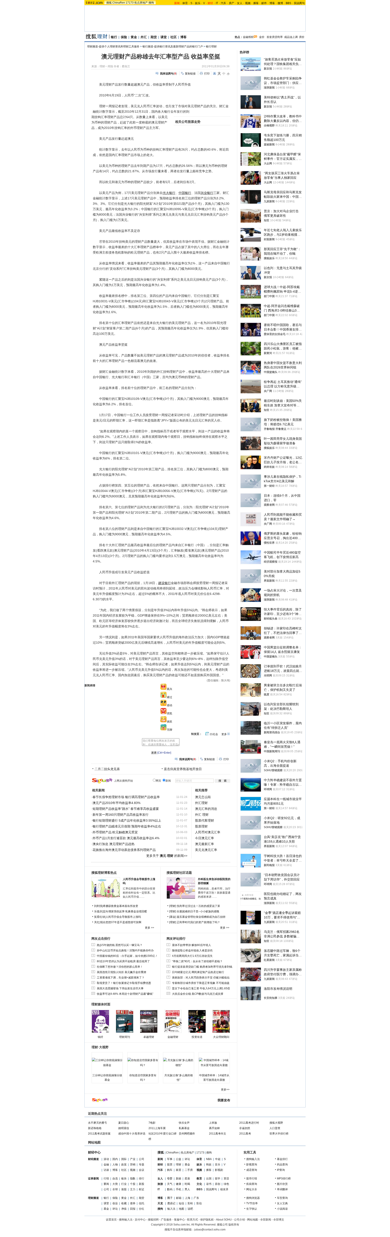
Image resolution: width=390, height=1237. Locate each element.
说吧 (190, 1208)
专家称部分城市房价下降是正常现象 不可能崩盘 (201, 983)
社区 (173, 37)
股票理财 (201, 826)
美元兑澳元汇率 (206, 850)
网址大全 (251, 1189)
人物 (115, 1164)
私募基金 (184, 1128)
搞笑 (169, 721)
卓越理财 (148, 1037)
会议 (141, 1170)
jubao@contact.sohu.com (209, 1229)
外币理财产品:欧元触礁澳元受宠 (115, 832)
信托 (141, 1203)
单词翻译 (282, 1189)
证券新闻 (93, 1178)
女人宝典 (282, 1203)
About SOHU (224, 1219)
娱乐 (197, 3)
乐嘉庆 (98, 911)
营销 (132, 1164)
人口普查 (274, 1128)
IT (217, 3)
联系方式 (192, 1219)
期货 (154, 37)
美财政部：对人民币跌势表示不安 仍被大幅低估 (201, 977)
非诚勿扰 (244, 1128)
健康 (178, 1184)
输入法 (171, 1208)
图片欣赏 (282, 1184)
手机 (178, 1189)
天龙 (160, 1203)
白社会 (214, 734)
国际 (124, 1159)
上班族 (213, 1122)
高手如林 (214, 1128)
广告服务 (166, 1219)
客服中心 (179, 1219)
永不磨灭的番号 (97, 1122)
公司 (141, 1159)
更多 (224, 734)
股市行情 (251, 1178)
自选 (115, 1178)
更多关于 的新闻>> (166, 855)
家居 (178, 1170)
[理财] (173, 906)
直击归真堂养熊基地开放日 (183, 769)
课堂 (163, 37)
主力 (132, 1189)
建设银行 (164, 583)
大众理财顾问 (221, 1037)
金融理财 (172, 1037)
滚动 (106, 1159)
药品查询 (282, 1164)
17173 (130, 2)
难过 (169, 697)
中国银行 (185, 193)
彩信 (199, 1203)
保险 (124, 37)
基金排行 (282, 1159)
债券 (132, 1203)
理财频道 (93, 1198)
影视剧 (219, 1170)
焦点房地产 (141, 2)
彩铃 (190, 1203)
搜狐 (109, 2)
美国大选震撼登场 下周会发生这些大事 (120, 988)
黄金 (134, 37)
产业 (132, 1159)
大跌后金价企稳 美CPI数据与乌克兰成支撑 (197, 993)
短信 (181, 1203)
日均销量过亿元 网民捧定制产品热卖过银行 (198, 972)
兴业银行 (207, 193)
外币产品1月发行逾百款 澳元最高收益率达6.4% (126, 838)
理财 (178, 1164)
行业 (124, 1184)
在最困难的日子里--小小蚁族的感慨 (198, 911)
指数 (132, 1178)
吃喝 (187, 1184)
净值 (124, 1208)
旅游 (160, 1184)
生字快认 (251, 1208)
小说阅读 (282, 1208)
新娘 (178, 1178)
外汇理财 (201, 803)
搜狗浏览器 (253, 1198)
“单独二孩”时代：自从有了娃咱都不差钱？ (197, 961)
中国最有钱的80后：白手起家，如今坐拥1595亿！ (127, 955)
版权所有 (233, 1224)
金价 (262, 37)
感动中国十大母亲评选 (131, 1133)
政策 (124, 1164)
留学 (217, 1178)
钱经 (100, 1037)
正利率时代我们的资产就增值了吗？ (198, 922)
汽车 (223, 3)
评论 (115, 1208)
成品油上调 (291, 37)
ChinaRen (118, 2)
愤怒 (169, 713)
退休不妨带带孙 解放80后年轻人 (191, 945)
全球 (115, 1189)
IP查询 (281, 1170)
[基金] (173, 916)
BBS (288, 3)
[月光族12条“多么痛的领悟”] (178, 1063)
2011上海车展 (157, 1128)
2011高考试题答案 (99, 1133)
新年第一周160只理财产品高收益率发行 (121, 814)
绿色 (226, 1184)
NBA (209, 1159)
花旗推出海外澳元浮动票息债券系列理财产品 (124, 850)
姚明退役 (123, 1128)
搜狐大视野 (276, 1122)
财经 (160, 1164)
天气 (169, 1184)
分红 (141, 1208)
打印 (207, 73)
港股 (124, 1189)
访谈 (106, 1170)
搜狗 (151, 2)
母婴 (169, 1178)
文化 (199, 1184)
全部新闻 (265, 1219)
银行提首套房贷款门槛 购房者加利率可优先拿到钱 (202, 966)
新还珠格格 (95, 1128)
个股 (132, 1184)
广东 (196, 1198)
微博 (280, 3)
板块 (124, 1178)
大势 (115, 1184)
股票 (169, 1164)
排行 (141, 1178)
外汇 (144, 37)
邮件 (264, 3)
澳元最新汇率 (204, 844)
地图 (181, 1208)
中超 (218, 1159)
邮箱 (178, 1198)
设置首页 (111, 1219)
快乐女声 (184, 1122)
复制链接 (190, 73)
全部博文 (278, 1219)
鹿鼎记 (171, 1203)
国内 (115, 1159)
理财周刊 (124, 1037)
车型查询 (282, 1198)
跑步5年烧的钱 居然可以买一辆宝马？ (119, 945)
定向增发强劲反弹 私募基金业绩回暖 (125, 911)
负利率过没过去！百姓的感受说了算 (198, 906)
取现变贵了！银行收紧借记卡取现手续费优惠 (124, 983)
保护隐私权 (207, 1219)
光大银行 (169, 193)
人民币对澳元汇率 (207, 832)
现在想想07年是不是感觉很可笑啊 (120, 922)
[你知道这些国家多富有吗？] (143, 1063)
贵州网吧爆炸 (187, 1133)
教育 (199, 1178)
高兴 (169, 689)
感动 (169, 705)
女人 (239, 3)
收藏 (124, 1203)
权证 (141, 1189)
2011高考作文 (217, 1133)
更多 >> (149, 927)
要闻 (106, 1184)
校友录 (224, 1189)
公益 (178, 1159)
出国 (208, 1178)
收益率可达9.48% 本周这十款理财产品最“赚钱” (125, 993)
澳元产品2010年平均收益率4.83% (116, 803)
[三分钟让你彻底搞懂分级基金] (107, 1063)
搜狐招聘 (153, 1219)
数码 (169, 1189)
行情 (106, 1178)
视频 (248, 3)
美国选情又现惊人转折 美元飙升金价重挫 (121, 972)
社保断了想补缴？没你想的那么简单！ (120, 966)
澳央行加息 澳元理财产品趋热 (114, 844)
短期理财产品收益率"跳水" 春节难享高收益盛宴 (126, 809)
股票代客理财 (204, 820)
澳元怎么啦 (203, 797)
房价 (301, 37)
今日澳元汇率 (204, 838)
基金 (106, 1208)
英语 (226, 1178)
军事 (169, 1159)
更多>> (225, 1089)
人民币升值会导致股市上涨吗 (123, 916)
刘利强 (98, 906)
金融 (106, 1164)
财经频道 (93, 1159)
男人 (187, 1189)
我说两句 (299, 3)
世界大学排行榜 (278, 1133)
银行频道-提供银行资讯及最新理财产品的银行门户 (172, 46)
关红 (97, 922)
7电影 (152, 1122)
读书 (208, 1184)
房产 (231, 3)
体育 (185, 3)
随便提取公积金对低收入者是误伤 (192, 950)
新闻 (160, 1159)
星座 (187, 1178)
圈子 (170, 1198)
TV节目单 (252, 1203)
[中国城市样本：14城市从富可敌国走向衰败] (214, 1063)
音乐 (217, 1164)
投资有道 (197, 1037)
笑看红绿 (99, 916)
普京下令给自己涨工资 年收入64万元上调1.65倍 (201, 988)
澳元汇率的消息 (206, 809)
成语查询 (251, 1170)
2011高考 (245, 1133)
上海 (187, 1198)
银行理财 (211, 46)
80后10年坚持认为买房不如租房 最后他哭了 (123, 961)
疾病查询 (251, 1184)
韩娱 (208, 1164)
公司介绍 (239, 1219)
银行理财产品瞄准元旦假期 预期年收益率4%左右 (127, 826)
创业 (115, 1203)
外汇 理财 (202, 814)
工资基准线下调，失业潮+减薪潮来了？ (120, 977)
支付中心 (140, 1219)
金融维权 (248, 37)
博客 (272, 3)
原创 (217, 1184)
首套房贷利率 (275, 37)
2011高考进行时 (249, 1122)
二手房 (189, 1170)
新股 (141, 1184)
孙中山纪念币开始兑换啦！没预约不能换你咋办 (125, 950)
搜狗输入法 (253, 1159)
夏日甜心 (123, 1122)
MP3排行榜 (284, 1178)
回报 (132, 1208)
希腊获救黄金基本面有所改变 (120, 906)
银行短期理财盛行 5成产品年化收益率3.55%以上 (127, 820)
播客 (256, 3)
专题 (141, 1164)
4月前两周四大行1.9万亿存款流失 (192, 955)
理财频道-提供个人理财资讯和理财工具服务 (113, 46)
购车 (169, 1170)
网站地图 (252, 1219)
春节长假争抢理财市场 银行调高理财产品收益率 (126, 797)
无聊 (169, 729)
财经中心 (94, 1152)
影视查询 (251, 1164)
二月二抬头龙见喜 (107, 769)
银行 (114, 37)
